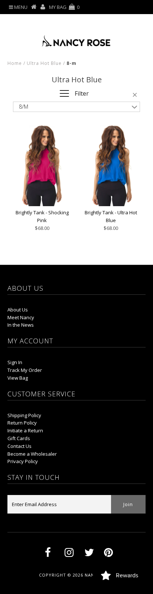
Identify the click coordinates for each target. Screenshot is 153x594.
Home (14, 63)
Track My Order (24, 370)
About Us (17, 309)
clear (136, 96)
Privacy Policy (22, 461)
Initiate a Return (25, 430)
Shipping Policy (24, 415)
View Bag (17, 377)
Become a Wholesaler (32, 454)
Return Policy (22, 422)
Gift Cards (18, 438)
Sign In (14, 362)
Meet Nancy (20, 317)
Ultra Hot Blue (44, 63)
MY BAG (64, 7)
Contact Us (19, 446)
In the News (20, 324)
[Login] (42, 7)
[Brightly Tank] (42, 164)
